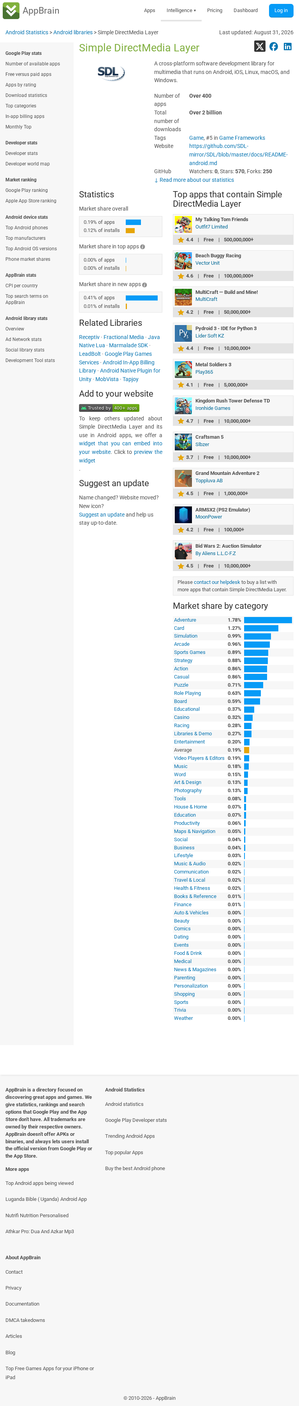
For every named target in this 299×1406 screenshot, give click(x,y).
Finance (183, 904)
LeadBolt (90, 354)
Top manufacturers (25, 238)
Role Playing (187, 693)
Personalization (191, 986)
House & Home (190, 807)
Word (180, 774)
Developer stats (21, 153)
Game (196, 138)
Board (180, 701)
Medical (183, 961)
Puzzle (181, 685)
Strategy (183, 660)
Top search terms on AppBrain (26, 299)
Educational (187, 709)
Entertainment (189, 742)
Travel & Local (189, 880)
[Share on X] (260, 46)
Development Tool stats (30, 360)
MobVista (107, 379)
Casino (181, 717)
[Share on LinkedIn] (288, 46)
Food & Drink (188, 953)
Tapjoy (131, 379)
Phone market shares (27, 259)
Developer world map (27, 164)
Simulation (185, 636)
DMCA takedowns (25, 1320)
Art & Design (187, 782)
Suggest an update (102, 514)
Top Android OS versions (31, 248)
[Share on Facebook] (274, 46)
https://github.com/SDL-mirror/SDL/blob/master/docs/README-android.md (238, 154)
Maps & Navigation (194, 831)
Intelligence (181, 10)
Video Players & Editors (199, 758)
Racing (181, 725)
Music (181, 766)
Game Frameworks (242, 138)
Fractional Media (124, 337)
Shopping (184, 994)
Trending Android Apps (130, 1136)
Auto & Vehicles (191, 913)
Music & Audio (190, 863)
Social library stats (24, 350)
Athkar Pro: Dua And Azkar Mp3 (39, 1231)
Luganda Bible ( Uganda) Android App (46, 1199)
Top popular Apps (124, 1152)
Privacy (13, 1288)
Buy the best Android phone (135, 1168)
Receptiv (89, 337)
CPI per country (21, 285)
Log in (281, 10)
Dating (181, 937)
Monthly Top (18, 127)
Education (185, 815)
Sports (181, 1002)
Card (179, 628)
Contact (14, 1272)
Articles (13, 1336)
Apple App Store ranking (30, 201)
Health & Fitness (192, 888)
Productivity (187, 823)
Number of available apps (32, 64)
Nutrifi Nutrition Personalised (37, 1215)
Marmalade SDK (128, 345)
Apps (149, 10)
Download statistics (26, 95)
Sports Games (190, 652)
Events (181, 945)
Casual (181, 677)
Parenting (184, 978)
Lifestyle (183, 855)
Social (181, 839)
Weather (183, 1018)
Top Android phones (26, 227)
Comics (182, 928)
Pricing (214, 10)
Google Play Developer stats (136, 1120)
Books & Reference (195, 896)
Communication (191, 872)
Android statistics (124, 1104)
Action (181, 668)
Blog (10, 1352)
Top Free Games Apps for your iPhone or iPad (49, 1373)
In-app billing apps (24, 116)
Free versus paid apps (28, 74)
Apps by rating (20, 85)
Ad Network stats (23, 339)
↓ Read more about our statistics (194, 180)
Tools (180, 798)
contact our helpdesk (217, 582)
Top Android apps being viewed (39, 1183)
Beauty (181, 921)
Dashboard (246, 10)
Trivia (180, 1010)
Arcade (182, 644)
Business (184, 848)
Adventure (185, 620)
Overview (14, 329)
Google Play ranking (26, 190)
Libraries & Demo (193, 733)
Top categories (20, 106)
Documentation (22, 1304)
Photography (188, 790)
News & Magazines (195, 969)
